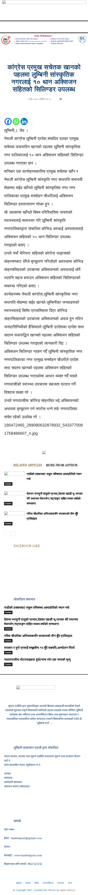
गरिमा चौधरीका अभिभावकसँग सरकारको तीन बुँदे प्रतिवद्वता (38, 636)
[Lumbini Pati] (44, 10)
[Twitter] (49, 730)
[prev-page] (6, 533)
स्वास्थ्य (60, 882)
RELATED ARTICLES (28, 465)
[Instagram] (39, 730)
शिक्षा (36, 882)
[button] (7, 26)
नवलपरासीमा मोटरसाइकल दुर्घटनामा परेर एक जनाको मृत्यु (37, 659)
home (8, 483)
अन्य (70, 882)
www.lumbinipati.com (28, 855)
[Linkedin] (24, 117)
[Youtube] (60, 730)
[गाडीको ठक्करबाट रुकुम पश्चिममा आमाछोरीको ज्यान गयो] (14, 479)
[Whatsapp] (16, 117)
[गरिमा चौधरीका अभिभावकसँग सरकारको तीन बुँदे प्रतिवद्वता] (14, 518)
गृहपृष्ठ (18, 882)
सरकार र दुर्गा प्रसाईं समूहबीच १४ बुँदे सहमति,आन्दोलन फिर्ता (39, 648)
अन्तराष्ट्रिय (48, 882)
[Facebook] (8, 117)
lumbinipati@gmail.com (26, 838)
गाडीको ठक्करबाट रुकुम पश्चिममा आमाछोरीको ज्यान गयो (36, 607)
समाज (27, 882)
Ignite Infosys (67, 890)
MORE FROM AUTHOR (62, 465)
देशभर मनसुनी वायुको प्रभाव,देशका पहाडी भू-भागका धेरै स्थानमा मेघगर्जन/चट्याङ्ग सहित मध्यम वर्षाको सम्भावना (54, 498)
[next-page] (13, 533)
